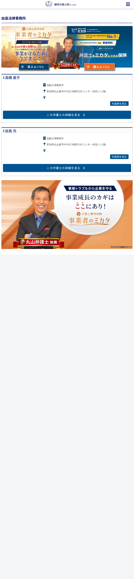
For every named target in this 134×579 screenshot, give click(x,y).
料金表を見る (119, 103)
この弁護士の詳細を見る (63, 115)
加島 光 (10, 130)
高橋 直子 (12, 77)
